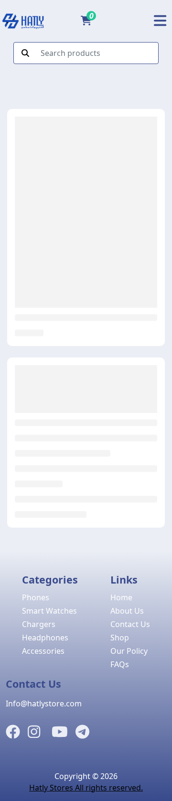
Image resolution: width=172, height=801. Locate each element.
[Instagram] (34, 732)
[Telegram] (82, 732)
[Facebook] (13, 732)
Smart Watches (49, 611)
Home (121, 597)
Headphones (45, 637)
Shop (119, 637)
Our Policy (129, 651)
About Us (127, 611)
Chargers (38, 624)
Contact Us (130, 624)
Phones (35, 597)
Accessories (43, 651)
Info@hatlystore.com (44, 703)
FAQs (119, 664)
